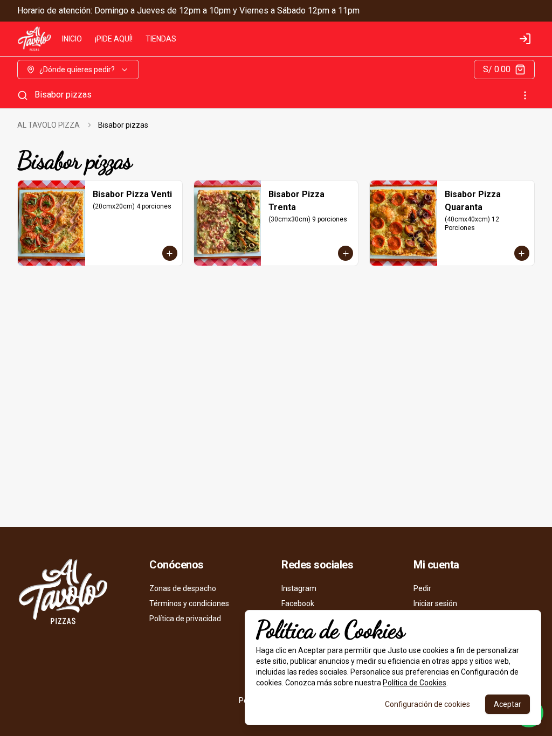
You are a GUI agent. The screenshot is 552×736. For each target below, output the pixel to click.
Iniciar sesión (435, 603)
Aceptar (507, 704)
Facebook (297, 603)
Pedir (422, 588)
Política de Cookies (414, 682)
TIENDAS (161, 38)
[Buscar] (22, 95)
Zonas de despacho (182, 588)
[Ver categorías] (525, 95)
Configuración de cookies (427, 704)
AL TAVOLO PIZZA (48, 125)
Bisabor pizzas (63, 94)
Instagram (298, 588)
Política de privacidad (185, 618)
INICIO (72, 38)
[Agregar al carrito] (169, 253)
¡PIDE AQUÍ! (114, 38)
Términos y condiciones (189, 603)
